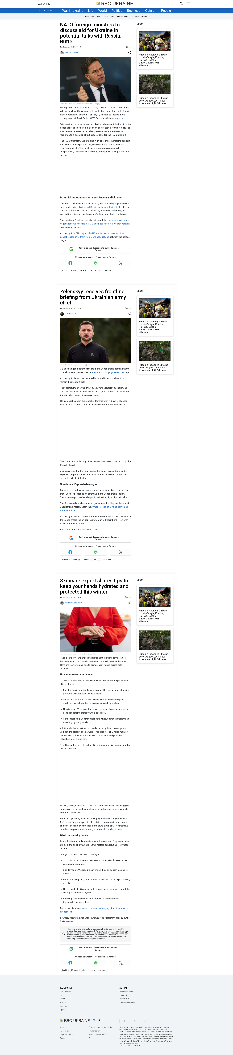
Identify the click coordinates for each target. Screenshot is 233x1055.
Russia (73, 270)
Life (90, 11)
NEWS (140, 24)
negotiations (95, 270)
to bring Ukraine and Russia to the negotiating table (95, 207)
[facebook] (125, 1021)
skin (83, 970)
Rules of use (65, 1031)
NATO (64, 270)
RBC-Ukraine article (87, 529)
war (94, 559)
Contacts (92, 1038)
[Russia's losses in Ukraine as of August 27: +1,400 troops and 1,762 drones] (155, 85)
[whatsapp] (145, 1021)
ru (49, 4)
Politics (117, 11)
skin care (102, 970)
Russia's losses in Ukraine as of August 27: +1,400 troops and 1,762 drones (153, 101)
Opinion (150, 11)
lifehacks (74, 970)
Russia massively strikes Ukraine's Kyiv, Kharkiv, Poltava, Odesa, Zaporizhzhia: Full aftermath (153, 60)
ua (39, 4)
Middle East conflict (93, 16)
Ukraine (83, 270)
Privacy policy (94, 1031)
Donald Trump (123, 16)
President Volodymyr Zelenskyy (108, 372)
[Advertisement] (95, 176)
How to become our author (99, 1034)
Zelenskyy (76, 559)
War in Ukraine (72, 11)
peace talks (109, 16)
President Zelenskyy (140, 16)
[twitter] (135, 1021)
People (166, 11)
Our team (63, 1038)
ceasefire (107, 270)
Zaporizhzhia (105, 559)
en (44, 4)
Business (133, 11)
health (64, 970)
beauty (92, 970)
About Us (63, 1027)
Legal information (67, 1034)
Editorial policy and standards (100, 1027)
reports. (119, 118)
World (102, 11)
